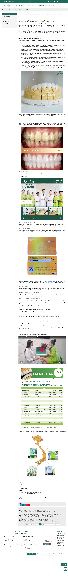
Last (58, 524)
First (31, 524)
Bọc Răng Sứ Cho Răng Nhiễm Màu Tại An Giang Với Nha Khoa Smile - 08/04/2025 (36, 520)
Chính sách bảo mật (60, 535)
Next (55, 524)
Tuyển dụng (49, 1)
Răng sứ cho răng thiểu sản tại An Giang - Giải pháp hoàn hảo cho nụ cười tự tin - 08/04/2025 (38, 513)
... (48, 524)
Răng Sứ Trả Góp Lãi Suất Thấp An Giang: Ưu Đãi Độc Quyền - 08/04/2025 (34, 510)
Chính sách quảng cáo (61, 533)
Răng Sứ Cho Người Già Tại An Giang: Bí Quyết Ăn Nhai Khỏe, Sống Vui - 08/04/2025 (37, 516)
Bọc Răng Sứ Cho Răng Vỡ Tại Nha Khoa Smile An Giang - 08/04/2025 (34, 519)
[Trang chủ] (17, 5)
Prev (34, 524)
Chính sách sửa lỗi (60, 540)
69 (50, 524)
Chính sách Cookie (60, 545)
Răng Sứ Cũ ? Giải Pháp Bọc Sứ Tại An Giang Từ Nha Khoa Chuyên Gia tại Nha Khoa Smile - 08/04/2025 (40, 514)
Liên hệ (63, 5)
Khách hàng (41, 5)
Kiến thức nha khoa (50, 5)
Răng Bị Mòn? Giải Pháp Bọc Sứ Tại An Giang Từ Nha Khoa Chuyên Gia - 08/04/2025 (36, 515)
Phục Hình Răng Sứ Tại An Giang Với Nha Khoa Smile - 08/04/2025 (33, 518)
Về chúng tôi (22, 5)
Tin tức (58, 5)
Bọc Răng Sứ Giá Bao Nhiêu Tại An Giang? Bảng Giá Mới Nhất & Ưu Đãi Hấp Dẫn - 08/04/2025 (38, 511)
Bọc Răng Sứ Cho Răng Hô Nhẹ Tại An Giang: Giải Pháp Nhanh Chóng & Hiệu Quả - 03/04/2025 (39, 521)
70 (52, 524)
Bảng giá (34, 5)
